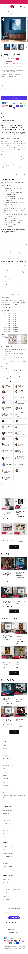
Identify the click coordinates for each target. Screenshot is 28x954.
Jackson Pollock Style (8, 853)
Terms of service (14, 948)
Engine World (6, 896)
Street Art (5, 860)
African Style (6, 879)
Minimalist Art (6, 820)
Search (4, 745)
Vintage (5, 886)
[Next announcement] (25, 2)
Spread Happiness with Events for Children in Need (14, 796)
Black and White (7, 899)
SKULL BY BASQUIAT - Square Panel (20, 573)
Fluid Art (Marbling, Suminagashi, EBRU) (12, 889)
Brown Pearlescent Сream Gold (20, 537)
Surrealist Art (6, 817)
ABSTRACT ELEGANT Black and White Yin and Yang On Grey (7, 601)
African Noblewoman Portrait (20, 661)
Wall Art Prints (6, 778)
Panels (2, 79)
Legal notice (10, 950)
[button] (3, 6)
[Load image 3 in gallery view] (21, 47)
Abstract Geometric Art (8, 830)
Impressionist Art (7, 827)
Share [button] (4, 484)
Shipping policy (22, 948)
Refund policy (22, 946)
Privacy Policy (6, 758)
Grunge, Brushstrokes (8, 866)
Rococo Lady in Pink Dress (20, 637)
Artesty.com (8, 946)
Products (8, 12)
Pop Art (5, 837)
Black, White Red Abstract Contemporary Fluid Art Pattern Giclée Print (20, 721)
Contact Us (5, 755)
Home (3, 12)
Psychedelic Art (6, 813)
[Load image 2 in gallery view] (14, 47)
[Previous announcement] (2, 2)
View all (14, 547)
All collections (6, 752)
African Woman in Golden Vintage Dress (7, 661)
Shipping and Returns (8, 765)
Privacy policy (7, 948)
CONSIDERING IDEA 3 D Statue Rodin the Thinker (7, 513)
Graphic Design (6, 849)
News (4, 782)
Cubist (4, 833)
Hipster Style (6, 882)
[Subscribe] (21, 912)
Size (2, 85)
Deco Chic (5, 892)
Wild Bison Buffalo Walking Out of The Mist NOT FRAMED (7, 636)
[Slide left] (1, 47)
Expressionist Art (7, 823)
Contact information (18, 950)
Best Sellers (6, 789)
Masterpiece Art (7, 902)
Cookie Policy (6, 762)
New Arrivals (6, 785)
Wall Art (5, 775)
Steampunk (6, 863)
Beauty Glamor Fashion (7, 536)
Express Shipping (9, 60)
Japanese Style (6, 870)
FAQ (4, 768)
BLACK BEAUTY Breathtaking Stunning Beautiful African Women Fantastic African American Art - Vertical (7, 575)
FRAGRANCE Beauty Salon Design (20, 512)
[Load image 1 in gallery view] (7, 47)
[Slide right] (26, 47)
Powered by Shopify (15, 946)
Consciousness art (7, 846)
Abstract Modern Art (8, 810)
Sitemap (5, 800)
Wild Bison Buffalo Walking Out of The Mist (20, 600)
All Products (6, 792)
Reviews (5, 748)
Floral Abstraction (7, 856)
